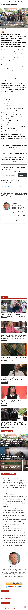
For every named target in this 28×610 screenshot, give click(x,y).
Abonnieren (22, 175)
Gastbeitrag (3, 463)
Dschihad (3, 437)
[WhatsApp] (5, 186)
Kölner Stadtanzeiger (20, 180)
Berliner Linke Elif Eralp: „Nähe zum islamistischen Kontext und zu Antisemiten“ (12, 401)
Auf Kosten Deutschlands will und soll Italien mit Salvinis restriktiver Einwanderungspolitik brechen (7, 195)
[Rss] (21, 1)
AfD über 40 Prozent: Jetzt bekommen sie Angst (13, 358)
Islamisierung (4, 405)
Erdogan (13, 180)
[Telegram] (8, 186)
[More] (23, 186)
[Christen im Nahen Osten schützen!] (14, 456)
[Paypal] (18, 220)
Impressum (3, 594)
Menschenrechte (5, 427)
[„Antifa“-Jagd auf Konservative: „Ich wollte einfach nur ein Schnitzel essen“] (14, 306)
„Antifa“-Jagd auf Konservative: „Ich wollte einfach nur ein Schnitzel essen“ (13, 315)
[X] (2, 186)
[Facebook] (12, 220)
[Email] (14, 186)
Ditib (9, 180)
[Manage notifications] (25, 607)
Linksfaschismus (5, 382)
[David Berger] (2, 32)
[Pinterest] (15, 1)
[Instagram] (7, 1)
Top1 (10, 182)
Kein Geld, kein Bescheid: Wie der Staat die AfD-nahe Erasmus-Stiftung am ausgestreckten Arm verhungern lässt (14, 336)
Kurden (3, 182)
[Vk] (18, 1)
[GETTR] (14, 220)
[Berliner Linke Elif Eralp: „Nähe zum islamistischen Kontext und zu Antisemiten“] (14, 392)
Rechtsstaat (4, 340)
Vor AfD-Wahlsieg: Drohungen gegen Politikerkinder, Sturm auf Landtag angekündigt (13, 379)
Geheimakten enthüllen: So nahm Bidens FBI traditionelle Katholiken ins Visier (13, 424)
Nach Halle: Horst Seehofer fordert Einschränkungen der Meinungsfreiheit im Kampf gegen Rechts (21, 195)
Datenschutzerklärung (6, 598)
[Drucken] (11, 186)
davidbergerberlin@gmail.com (18, 549)
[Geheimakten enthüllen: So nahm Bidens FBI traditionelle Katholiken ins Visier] (14, 414)
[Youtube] (12, 1)
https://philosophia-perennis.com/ (17, 205)
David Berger (8, 31)
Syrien (7, 182)
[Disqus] (14, 243)
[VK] (17, 186)
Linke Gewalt (4, 317)
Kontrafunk (4, 360)
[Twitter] (9, 1)
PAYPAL (14, 150)
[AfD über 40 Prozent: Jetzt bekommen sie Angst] (14, 349)
